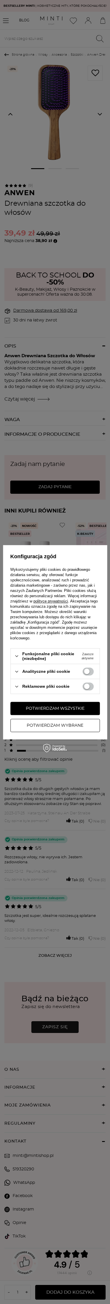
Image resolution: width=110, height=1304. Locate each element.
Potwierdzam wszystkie (55, 709)
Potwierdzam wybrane (55, 726)
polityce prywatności (50, 601)
